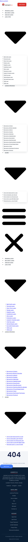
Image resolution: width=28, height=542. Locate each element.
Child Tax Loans (7, 75)
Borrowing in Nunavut (8, 150)
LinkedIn (19, 485)
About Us (14, 503)
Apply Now (14, 516)
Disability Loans (7, 65)
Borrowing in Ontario (8, 125)
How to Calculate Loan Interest (10, 194)
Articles (14, 495)
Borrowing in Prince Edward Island (11, 144)
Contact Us (14, 509)
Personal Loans (9, 10)
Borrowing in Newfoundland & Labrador (12, 142)
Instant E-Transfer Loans (9, 73)
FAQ (14, 501)
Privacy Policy (14, 527)
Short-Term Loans (7, 61)
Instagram (14, 485)
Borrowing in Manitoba (8, 134)
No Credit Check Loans (9, 79)
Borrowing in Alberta (8, 129)
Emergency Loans (7, 71)
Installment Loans (7, 67)
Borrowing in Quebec (8, 132)
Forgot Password (14, 522)
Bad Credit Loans (9, 12)
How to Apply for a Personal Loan (11, 196)
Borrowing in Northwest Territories (11, 148)
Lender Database (14, 524)
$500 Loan (6, 83)
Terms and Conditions (14, 530)
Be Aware (14, 506)
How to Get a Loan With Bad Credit (11, 198)
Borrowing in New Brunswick (10, 140)
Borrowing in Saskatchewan (10, 136)
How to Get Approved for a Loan (11, 192)
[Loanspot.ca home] (7, 4)
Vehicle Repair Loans (8, 77)
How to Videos (14, 498)
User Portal (14, 519)
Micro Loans (6, 69)
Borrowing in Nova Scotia (9, 138)
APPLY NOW (22, 4)
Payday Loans (7, 63)
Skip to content (4, 1)
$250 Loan (6, 81)
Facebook (9, 485)
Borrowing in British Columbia (10, 128)
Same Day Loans (9, 14)
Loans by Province (14, 493)
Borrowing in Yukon (8, 146)
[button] (14, 229)
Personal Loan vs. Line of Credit (10, 201)
